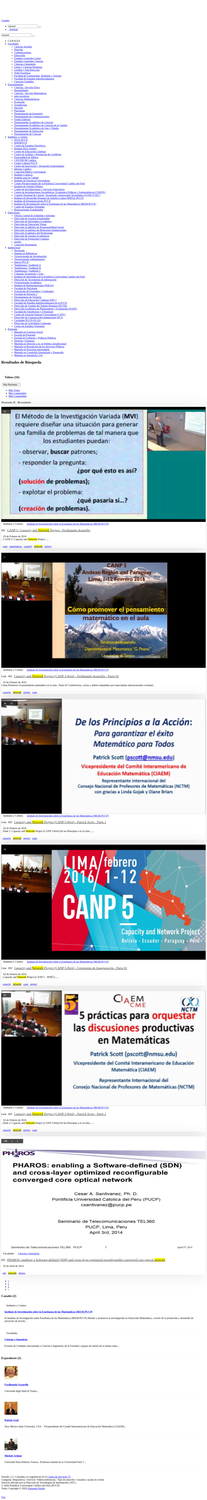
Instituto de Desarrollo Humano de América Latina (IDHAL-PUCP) (49, 198)
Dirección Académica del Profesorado (33, 233)
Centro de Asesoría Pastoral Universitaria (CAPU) (39, 314)
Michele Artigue (13, 1455)
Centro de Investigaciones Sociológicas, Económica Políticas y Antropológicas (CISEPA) (59, 192)
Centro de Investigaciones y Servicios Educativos (39, 189)
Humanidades (21, 90)
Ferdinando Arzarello (16, 1384)
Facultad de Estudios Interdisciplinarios (34, 78)
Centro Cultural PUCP (25, 163)
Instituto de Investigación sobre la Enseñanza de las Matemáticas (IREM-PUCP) (55, 204)
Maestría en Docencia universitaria (31, 349)
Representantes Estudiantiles (28, 209)
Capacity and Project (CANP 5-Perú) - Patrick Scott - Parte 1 (60, 822)
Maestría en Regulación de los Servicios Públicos (39, 346)
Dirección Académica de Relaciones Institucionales (40, 230)
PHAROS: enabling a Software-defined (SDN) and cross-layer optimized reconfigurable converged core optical (86, 1260)
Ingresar (13, 29)
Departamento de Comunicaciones (31, 116)
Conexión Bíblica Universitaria (30, 172)
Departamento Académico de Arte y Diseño (36, 128)
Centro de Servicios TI (59, 1476)
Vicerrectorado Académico (27, 282)
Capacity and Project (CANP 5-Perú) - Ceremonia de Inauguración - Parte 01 (70, 968)
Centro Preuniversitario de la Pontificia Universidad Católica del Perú (49, 183)
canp (5, 546)
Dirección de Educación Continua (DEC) (35, 300)
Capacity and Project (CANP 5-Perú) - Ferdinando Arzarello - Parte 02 (66, 676)
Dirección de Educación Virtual (30, 224)
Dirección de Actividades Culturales (32, 323)
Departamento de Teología (27, 297)
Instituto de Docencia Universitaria (32, 180)
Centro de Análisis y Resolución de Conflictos (37, 154)
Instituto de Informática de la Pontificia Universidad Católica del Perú (49, 276)
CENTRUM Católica (25, 160)
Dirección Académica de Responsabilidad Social (39, 227)
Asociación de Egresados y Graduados (34, 291)
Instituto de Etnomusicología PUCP (32, 201)
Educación (19, 55)
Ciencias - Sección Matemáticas (30, 93)
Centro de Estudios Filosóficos (29, 145)
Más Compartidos (18, 396)
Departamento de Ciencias (27, 134)
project (47, 546)
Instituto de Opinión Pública (28, 186)
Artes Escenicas (22, 73)
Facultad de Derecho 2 (25, 294)
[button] (5, 20)
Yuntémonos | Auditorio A (27, 265)
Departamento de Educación (28, 131)
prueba (17, 241)
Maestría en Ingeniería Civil (28, 355)
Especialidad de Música (26, 157)
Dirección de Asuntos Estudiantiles (32, 218)
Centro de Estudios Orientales (29, 206)
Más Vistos (14, 390)
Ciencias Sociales (23, 46)
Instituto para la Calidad (26, 177)
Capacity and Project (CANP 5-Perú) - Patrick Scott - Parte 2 (60, 1114)
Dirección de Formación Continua (31, 238)
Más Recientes (11, 384)
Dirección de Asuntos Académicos (31, 236)
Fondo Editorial (22, 119)
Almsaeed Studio (36, 1488)
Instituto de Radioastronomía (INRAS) (34, 285)
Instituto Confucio (23, 174)
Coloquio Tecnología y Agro (29, 273)
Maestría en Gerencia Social (28, 332)
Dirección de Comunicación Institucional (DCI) (38, 317)
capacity (28, 546)
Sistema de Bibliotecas (25, 253)
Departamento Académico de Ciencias (33, 122)
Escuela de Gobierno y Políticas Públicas (35, 337)
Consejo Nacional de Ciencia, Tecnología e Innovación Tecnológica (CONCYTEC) (57, 195)
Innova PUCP (21, 262)
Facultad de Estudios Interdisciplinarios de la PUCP (40, 303)
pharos (21, 1273)
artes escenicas (21, 96)
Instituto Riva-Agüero (25, 148)
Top (3, 1497)
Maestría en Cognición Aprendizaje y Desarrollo (39, 352)
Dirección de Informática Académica (33, 221)
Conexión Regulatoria (25, 244)
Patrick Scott (12, 1420)
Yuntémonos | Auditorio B (27, 268)
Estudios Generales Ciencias (28, 61)
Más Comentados (17, 393)
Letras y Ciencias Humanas (28, 67)
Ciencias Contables (24, 81)
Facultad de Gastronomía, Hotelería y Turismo (37, 75)
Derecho (18, 49)
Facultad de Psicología (25, 288)
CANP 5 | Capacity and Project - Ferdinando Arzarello (48, 530)
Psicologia (19, 110)
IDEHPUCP (20, 142)
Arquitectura (20, 105)
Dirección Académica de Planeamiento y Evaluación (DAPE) (45, 308)
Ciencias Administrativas (26, 99)
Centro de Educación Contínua (30, 151)
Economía (19, 102)
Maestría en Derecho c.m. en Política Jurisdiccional (40, 343)
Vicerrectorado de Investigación (30, 256)
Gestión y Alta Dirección (27, 70)
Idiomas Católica (22, 169)
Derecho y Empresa (24, 340)
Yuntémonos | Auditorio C (27, 271)
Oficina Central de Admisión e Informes (34, 215)
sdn (4, 1273)
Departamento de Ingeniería (28, 113)
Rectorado (19, 250)
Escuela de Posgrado (24, 335)
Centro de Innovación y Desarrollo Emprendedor (39, 166)
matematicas (15, 546)
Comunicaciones (22, 52)
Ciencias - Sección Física (27, 87)
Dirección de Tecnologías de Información (35, 279)
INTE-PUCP (21, 139)
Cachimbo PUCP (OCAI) (27, 320)
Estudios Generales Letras (27, 58)
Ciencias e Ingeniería (25, 64)
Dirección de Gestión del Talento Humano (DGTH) (40, 305)
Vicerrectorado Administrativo (29, 259)
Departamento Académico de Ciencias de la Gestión (40, 125)
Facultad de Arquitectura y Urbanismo (33, 311)
